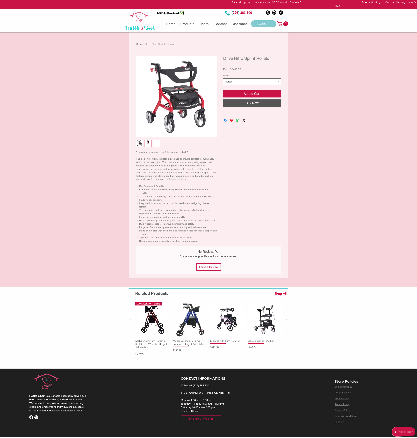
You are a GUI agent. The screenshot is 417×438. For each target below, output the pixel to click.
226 (235, 13)
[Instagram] (274, 12)
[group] (208, 329)
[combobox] (252, 81)
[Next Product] (286, 319)
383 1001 (246, 13)
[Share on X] (244, 120)
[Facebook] (281, 12)
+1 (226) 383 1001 (199, 385)
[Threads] (268, 12)
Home (139, 44)
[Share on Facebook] (225, 120)
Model (227, 75)
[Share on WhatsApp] (238, 120)
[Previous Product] (131, 319)
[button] (283, 23)
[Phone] (227, 13)
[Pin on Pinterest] (231, 120)
